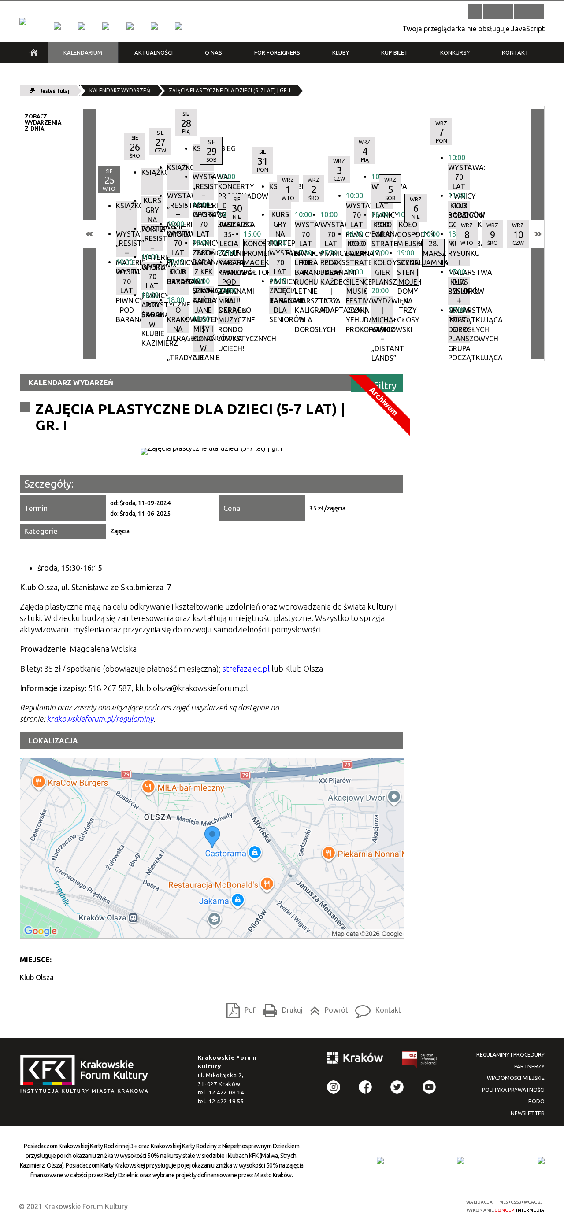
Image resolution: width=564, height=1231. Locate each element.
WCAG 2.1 (426, 1205)
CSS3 (399, 1205)
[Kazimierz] (105, 26)
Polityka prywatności (513, 1090)
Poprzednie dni (89, 234)
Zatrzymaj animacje (475, 11)
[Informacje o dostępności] (490, 11)
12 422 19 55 (226, 1101)
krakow (355, 1059)
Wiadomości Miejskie (516, 1078)
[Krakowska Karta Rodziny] (380, 1160)
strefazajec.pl (246, 668)
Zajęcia (120, 531)
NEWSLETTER (528, 1113)
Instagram (333, 1087)
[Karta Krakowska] (541, 1160)
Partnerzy (529, 1066)
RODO (536, 1101)
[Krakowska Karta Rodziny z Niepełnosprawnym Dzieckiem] (460, 1160)
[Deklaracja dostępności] (505, 11)
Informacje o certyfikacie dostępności (289, 1206)
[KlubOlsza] (81, 26)
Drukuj (280, 1008)
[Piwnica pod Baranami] (154, 26)
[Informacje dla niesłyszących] (521, 11)
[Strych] (130, 26)
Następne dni (537, 234)
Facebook (365, 1087)
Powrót (326, 1008)
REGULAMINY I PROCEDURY (510, 1054)
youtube (429, 1087)
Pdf (239, 1008)
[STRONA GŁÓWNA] (33, 52)
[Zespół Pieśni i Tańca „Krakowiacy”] (178, 26)
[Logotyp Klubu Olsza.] (211, 451)
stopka (87, 1074)
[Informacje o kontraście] (536, 11)
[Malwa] (57, 26)
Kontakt (375, 1008)
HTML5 (385, 1205)
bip (420, 1061)
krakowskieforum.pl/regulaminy (100, 718)
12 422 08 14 (226, 1092)
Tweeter (397, 1087)
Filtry (385, 385)
